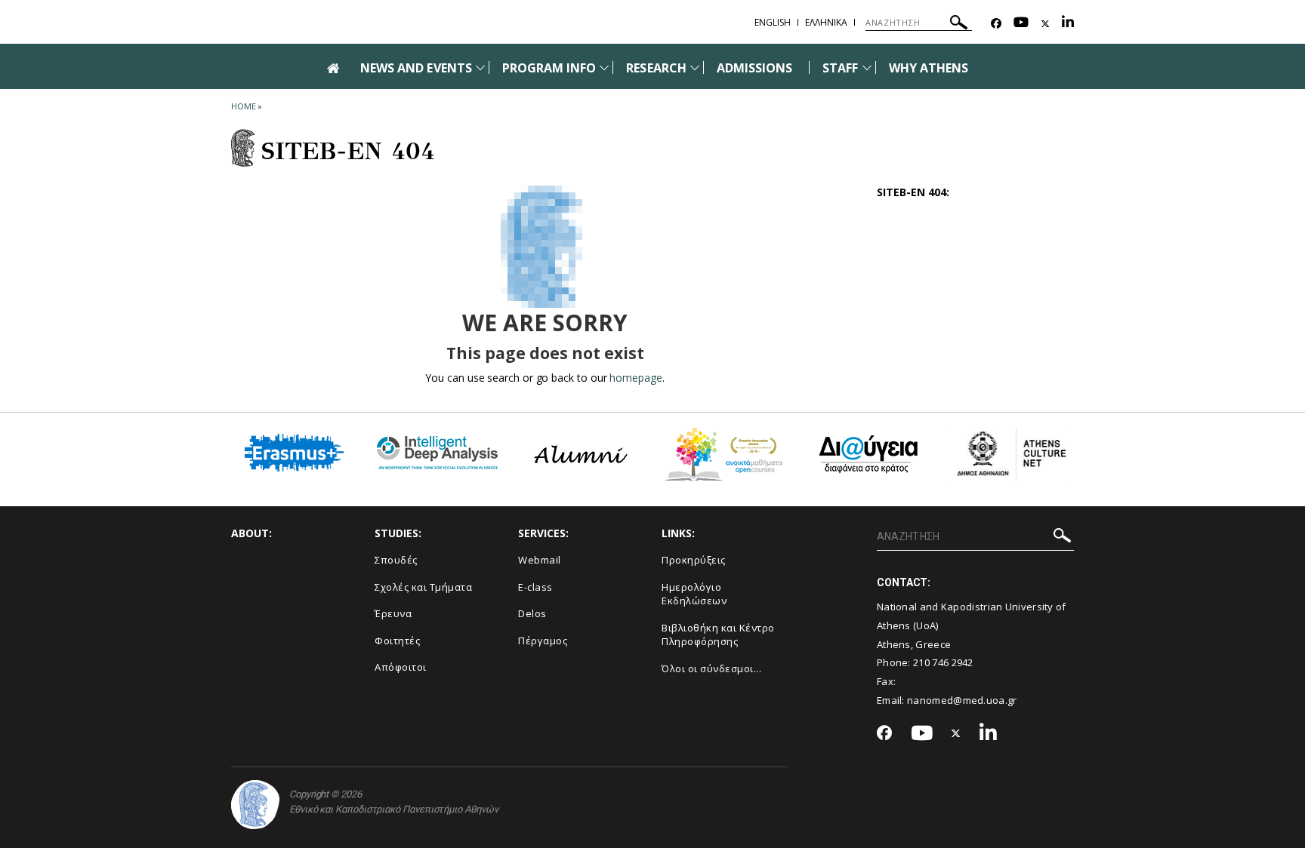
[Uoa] (255, 804)
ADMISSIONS (755, 68)
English (772, 22)
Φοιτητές (397, 640)
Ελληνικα (826, 22)
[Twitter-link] (1045, 23)
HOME (243, 106)
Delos (532, 613)
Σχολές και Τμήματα (423, 587)
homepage (635, 377)
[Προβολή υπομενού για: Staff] (867, 67)
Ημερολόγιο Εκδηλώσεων (694, 594)
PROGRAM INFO (549, 68)
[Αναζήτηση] (959, 24)
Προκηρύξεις (694, 560)
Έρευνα (393, 613)
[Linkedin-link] (1068, 23)
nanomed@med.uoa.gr (962, 700)
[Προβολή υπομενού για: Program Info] (604, 67)
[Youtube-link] (1021, 23)
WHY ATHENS (929, 68)
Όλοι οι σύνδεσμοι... (711, 668)
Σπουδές (396, 560)
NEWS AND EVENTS (416, 68)
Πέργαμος (542, 640)
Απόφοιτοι (401, 667)
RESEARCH (656, 68)
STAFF (840, 68)
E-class (535, 587)
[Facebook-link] (996, 23)
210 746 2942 (943, 662)
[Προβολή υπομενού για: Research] (694, 67)
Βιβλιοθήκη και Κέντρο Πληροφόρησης (718, 635)
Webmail (539, 560)
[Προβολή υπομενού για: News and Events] (480, 67)
